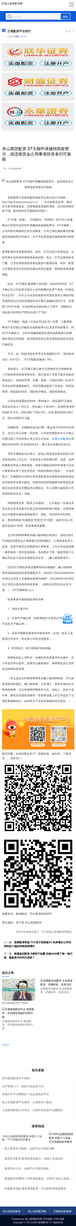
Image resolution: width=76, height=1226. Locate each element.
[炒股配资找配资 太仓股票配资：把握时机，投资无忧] (57, 982)
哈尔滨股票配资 (12, 1211)
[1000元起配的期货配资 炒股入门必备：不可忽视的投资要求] (61, 1138)
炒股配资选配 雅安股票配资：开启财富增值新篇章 (35, 1188)
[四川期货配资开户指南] (18, 989)
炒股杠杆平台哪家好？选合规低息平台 (25, 1094)
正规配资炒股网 (62, 1211)
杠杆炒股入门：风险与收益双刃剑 (23, 1086)
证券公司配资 (60, 438)
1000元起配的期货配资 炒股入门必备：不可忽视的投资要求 (22, 1137)
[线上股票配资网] (12, 6)
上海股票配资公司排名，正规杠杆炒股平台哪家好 (32, 1110)
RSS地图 (47, 1218)
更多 (68, 31)
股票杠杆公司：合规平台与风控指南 (26, 1168)
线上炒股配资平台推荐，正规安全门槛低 (27, 1102)
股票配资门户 (45, 1222)
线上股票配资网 (37, 1211)
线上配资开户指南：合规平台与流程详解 (29, 1148)
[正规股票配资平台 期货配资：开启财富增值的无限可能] (18, 1012)
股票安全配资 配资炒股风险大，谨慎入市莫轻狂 (33, 1158)
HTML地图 (58, 1218)
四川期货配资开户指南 (16, 1078)
